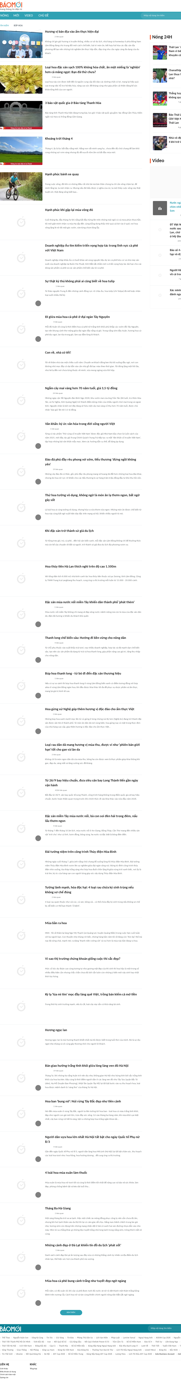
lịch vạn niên (102, 1338)
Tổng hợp (33, 1369)
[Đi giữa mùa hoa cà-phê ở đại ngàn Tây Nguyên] (21, 329)
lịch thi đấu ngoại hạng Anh (129, 1350)
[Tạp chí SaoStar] (48, 608)
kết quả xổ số (60, 1342)
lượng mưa (120, 1354)
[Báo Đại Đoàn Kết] (49, 1214)
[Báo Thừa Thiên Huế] (48, 928)
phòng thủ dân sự (85, 1338)
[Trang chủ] (11, 6)
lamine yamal (129, 1338)
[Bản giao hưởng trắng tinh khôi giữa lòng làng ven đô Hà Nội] (21, 1078)
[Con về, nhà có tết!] (21, 365)
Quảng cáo (4, 1378)
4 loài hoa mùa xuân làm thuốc (66, 1173)
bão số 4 (148, 1342)
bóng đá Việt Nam (66, 1350)
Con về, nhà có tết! (58, 352)
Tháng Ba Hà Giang (58, 1208)
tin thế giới (7, 1354)
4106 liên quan (61, 790)
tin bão (70, 1338)
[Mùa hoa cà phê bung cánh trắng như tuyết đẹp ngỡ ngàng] (21, 1293)
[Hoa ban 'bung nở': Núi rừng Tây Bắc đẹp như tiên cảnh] (21, 1113)
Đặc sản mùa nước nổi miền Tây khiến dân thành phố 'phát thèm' (90, 602)
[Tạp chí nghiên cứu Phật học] (50, 180)
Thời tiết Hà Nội (9, 1346)
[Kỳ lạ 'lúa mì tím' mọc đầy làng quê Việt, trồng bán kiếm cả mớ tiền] (21, 1006)
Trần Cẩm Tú (118, 1342)
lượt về (144, 1346)
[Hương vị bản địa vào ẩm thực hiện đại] (21, 44)
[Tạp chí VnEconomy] (48, 715)
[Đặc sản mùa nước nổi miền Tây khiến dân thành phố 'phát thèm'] (21, 614)
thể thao (6, 1338)
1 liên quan (60, 286)
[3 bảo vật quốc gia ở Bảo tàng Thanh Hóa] (21, 115)
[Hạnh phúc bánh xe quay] (21, 186)
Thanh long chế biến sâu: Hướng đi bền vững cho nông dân (85, 638)
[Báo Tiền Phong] (48, 1286)
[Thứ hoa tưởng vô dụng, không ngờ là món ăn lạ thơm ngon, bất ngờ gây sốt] (21, 507)
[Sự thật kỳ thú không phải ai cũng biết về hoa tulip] (21, 293)
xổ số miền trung (75, 1354)
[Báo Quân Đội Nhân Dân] (49, 857)
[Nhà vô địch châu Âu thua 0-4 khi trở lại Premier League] (160, 143)
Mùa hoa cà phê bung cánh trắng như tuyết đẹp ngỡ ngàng (85, 1281)
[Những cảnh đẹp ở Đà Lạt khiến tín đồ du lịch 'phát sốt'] (21, 1257)
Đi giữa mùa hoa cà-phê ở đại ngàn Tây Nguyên (77, 317)
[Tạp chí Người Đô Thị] (46, 429)
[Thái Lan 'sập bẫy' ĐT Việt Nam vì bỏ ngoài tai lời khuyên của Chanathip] (160, 52)
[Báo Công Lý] (48, 394)
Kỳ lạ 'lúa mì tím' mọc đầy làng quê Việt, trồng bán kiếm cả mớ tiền (91, 994)
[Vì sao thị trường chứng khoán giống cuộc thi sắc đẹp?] (21, 971)
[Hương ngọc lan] (21, 1042)
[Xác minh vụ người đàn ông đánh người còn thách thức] (160, 295)
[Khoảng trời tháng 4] (21, 151)
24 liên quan (58, 393)
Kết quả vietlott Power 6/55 (97, 1342)
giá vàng (60, 1338)
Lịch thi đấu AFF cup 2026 (140, 1354)
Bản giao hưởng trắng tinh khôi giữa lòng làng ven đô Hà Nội (87, 1066)
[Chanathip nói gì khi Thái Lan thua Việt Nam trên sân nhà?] (160, 75)
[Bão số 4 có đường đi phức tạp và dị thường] (160, 255)
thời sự (158, 1342)
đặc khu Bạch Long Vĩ (128, 1346)
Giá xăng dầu (75, 1342)
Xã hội (47, 1354)
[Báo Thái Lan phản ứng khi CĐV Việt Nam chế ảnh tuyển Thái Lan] (160, 120)
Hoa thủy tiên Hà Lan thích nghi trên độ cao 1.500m (80, 566)
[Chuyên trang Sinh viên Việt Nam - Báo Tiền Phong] (48, 1071)
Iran (49, 1342)
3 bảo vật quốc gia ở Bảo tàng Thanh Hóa (73, 103)
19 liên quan (58, 469)
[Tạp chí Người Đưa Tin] (48, 470)
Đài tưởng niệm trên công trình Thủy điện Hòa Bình (80, 852)
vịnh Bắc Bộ (39, 1342)
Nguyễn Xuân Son (20, 1338)
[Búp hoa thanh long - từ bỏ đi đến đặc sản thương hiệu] (21, 685)
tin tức (49, 1338)
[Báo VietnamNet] (48, 826)
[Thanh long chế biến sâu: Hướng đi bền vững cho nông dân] (21, 650)
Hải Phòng (34, 1350)
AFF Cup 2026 (59, 1354)
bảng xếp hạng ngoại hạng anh (102, 1346)
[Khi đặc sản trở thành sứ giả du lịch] (21, 543)
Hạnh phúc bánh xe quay (62, 174)
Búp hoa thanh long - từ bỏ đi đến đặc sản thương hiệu (83, 673)
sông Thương (7, 1350)
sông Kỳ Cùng (37, 1338)
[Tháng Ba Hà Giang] (21, 1220)
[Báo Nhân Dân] (48, 322)
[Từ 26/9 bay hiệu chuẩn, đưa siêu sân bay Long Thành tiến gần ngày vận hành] (21, 792)
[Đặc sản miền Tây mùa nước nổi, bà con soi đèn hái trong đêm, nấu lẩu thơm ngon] (21, 828)
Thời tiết (155, 1346)
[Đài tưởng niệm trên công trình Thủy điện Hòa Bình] (21, 864)
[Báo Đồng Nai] (48, 215)
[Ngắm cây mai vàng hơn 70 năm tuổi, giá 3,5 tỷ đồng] (21, 400)
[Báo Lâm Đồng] (48, 37)
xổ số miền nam (134, 1342)
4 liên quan (57, 322)
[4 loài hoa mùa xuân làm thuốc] (21, 1185)
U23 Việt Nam (25, 1346)
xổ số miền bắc (78, 1346)
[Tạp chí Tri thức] (47, 964)
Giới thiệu (4, 1369)
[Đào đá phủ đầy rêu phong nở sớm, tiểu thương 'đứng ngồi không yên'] (21, 472)
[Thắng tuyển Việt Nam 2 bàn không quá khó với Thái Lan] (160, 99)
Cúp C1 (53, 1346)
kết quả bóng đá (33, 1354)
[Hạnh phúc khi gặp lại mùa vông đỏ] (21, 222)
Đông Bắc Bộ (40, 1346)
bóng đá (163, 1350)
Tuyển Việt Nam (169, 1346)
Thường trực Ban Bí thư (102, 1350)
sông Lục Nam (48, 1350)
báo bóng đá (83, 1350)
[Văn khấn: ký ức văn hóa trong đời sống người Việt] (21, 436)
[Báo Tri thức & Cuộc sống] (49, 287)
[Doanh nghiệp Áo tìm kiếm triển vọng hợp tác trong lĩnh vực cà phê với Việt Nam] (21, 258)
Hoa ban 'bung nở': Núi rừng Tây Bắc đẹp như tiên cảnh (83, 1101)
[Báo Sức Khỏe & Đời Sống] (48, 1147)
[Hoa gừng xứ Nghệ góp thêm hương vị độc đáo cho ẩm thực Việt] (21, 721)
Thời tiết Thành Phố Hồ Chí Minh (16, 1342)
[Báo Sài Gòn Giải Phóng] (173, 259)
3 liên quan (56, 77)
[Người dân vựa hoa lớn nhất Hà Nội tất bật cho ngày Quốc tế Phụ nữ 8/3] (21, 1149)
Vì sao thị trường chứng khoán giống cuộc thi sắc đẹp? (82, 959)
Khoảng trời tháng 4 (59, 139)
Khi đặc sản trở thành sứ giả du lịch (69, 531)
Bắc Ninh (174, 1350)
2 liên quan (59, 37)
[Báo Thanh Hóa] (49, 108)
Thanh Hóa (63, 1346)
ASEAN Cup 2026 (163, 1338)
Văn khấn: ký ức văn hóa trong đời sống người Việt (80, 424)
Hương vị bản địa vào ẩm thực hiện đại (72, 32)
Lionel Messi (150, 1350)
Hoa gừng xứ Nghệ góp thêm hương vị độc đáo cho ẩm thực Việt (89, 709)
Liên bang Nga (171, 1342)
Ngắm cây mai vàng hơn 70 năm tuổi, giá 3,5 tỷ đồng (81, 388)
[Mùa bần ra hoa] (21, 935)
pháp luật (115, 1338)
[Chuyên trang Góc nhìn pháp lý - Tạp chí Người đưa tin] (47, 77)
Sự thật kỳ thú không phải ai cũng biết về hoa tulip (80, 281)
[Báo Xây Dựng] (49, 790)
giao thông (22, 1350)
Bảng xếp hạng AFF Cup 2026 (99, 1354)
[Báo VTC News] (49, 1251)
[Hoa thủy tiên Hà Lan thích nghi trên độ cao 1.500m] (21, 578)
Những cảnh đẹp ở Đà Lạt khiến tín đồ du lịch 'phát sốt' (83, 1245)
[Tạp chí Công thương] (49, 256)
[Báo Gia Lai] (50, 1035)
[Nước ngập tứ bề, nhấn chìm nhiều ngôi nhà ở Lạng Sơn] (160, 208)
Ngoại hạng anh (146, 1338)
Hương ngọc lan (56, 1030)
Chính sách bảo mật (8, 1375)
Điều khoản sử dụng (8, 1372)
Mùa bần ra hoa (56, 923)
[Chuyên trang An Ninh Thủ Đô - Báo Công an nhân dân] (171, 60)
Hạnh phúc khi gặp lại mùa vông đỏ (69, 210)
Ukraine (19, 1354)
